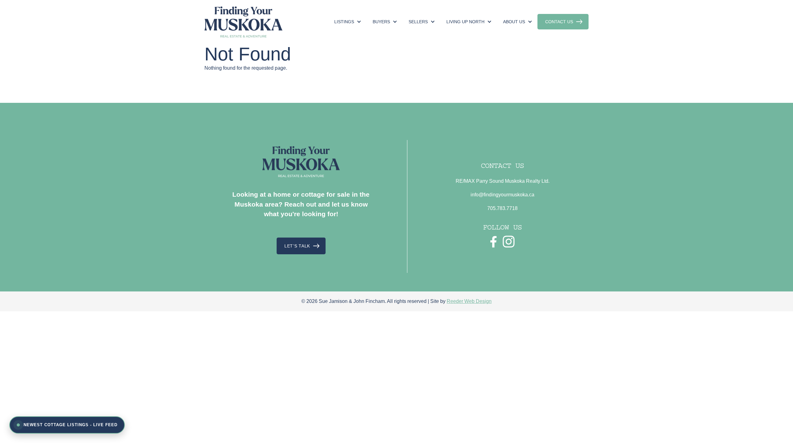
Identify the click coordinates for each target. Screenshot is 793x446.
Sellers (418, 21)
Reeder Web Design (469, 301)
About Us (514, 21)
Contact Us (559, 21)
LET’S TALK (297, 245)
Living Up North (465, 21)
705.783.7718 (502, 208)
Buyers (381, 21)
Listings (344, 21)
